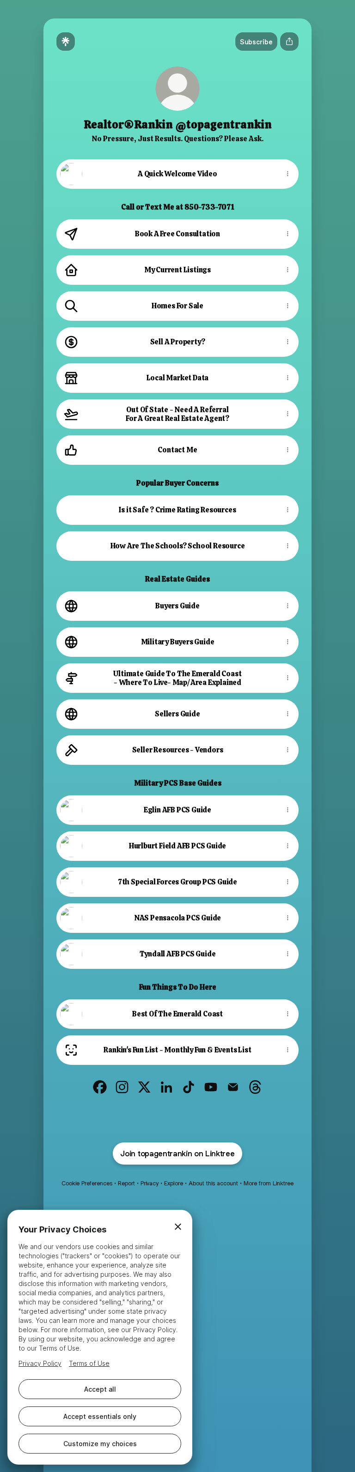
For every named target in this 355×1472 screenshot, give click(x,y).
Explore (173, 1183)
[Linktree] (65, 41)
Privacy (150, 1183)
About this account (213, 1183)
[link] (100, 1087)
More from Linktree (269, 1183)
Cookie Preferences (86, 1183)
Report (126, 1183)
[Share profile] (289, 41)
